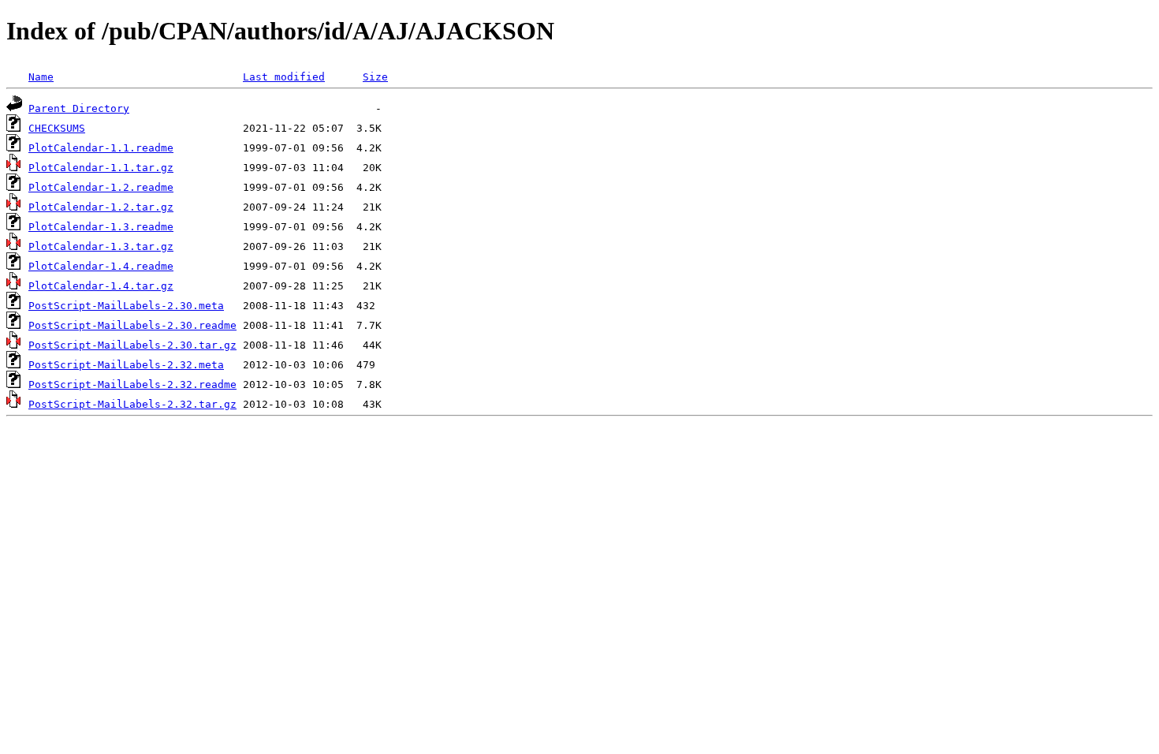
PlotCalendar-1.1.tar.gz (100, 168)
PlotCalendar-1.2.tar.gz (100, 207)
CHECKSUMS (56, 128)
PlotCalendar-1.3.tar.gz (100, 246)
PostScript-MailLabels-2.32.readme (132, 384)
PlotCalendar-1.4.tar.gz (100, 286)
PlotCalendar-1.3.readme (100, 227)
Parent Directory (78, 108)
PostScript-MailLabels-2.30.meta (126, 306)
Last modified (284, 77)
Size (375, 77)
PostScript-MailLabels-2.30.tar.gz (132, 345)
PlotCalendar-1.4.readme (100, 266)
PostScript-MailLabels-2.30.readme (132, 325)
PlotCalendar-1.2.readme (100, 187)
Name (41, 77)
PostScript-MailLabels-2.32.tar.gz (132, 404)
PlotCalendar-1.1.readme (100, 148)
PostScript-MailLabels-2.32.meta (126, 365)
